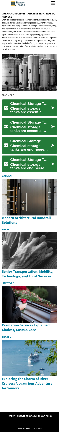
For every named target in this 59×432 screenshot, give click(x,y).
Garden (7, 176)
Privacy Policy (45, 416)
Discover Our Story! (27, 416)
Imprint (11, 416)
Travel (6, 229)
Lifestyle (8, 283)
